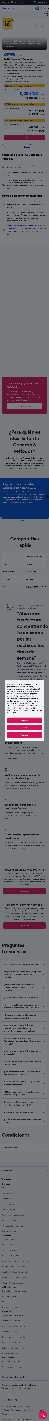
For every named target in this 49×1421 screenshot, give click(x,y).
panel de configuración (18, 708)
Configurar (25, 720)
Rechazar (24, 735)
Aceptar (24, 728)
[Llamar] (43, 1415)
